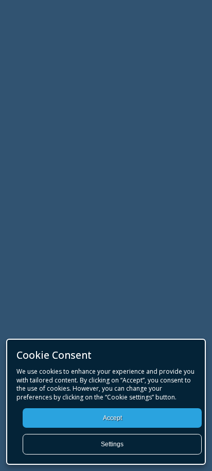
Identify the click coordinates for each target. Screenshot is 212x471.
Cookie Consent (54, 355)
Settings (112, 444)
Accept (112, 418)
